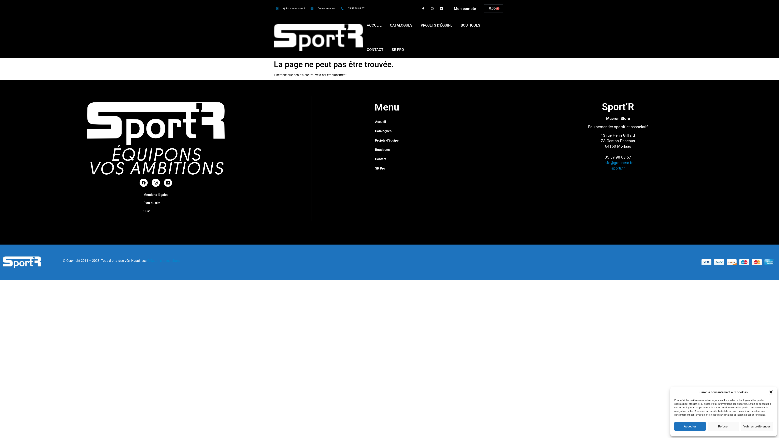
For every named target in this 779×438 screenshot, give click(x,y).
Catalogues (401, 25)
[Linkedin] (441, 8)
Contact (375, 49)
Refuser (723, 426)
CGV (146, 211)
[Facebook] (144, 183)
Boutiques (470, 25)
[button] (771, 392)
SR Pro (398, 49)
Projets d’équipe (436, 25)
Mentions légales (155, 195)
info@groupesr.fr (618, 162)
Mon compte (465, 8)
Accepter (690, 426)
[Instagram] (432, 8)
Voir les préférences (757, 426)
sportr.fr (618, 168)
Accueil (374, 25)
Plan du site (151, 203)
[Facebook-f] (423, 8)
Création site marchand (164, 261)
